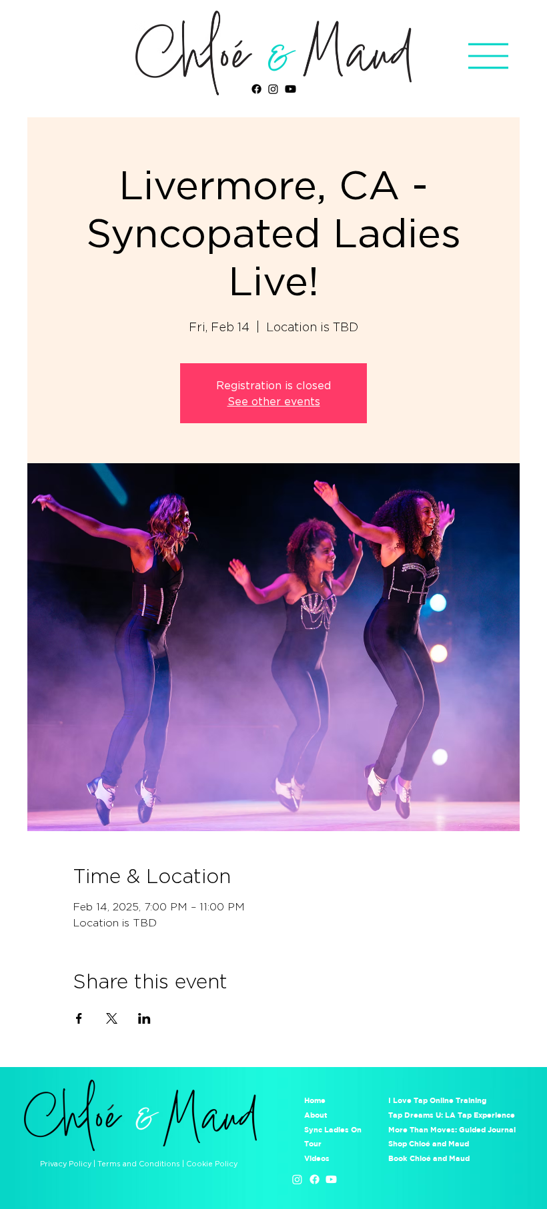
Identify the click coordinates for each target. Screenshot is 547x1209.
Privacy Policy (65, 1164)
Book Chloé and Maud (429, 1158)
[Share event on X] (111, 1018)
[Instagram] (273, 89)
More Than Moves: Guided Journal (452, 1129)
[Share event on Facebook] (79, 1018)
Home (315, 1100)
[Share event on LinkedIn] (144, 1018)
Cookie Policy (211, 1164)
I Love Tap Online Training (438, 1100)
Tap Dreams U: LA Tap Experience (451, 1114)
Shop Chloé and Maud (428, 1143)
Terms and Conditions (138, 1164)
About (316, 1114)
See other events (273, 401)
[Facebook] (256, 89)
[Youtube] (290, 89)
